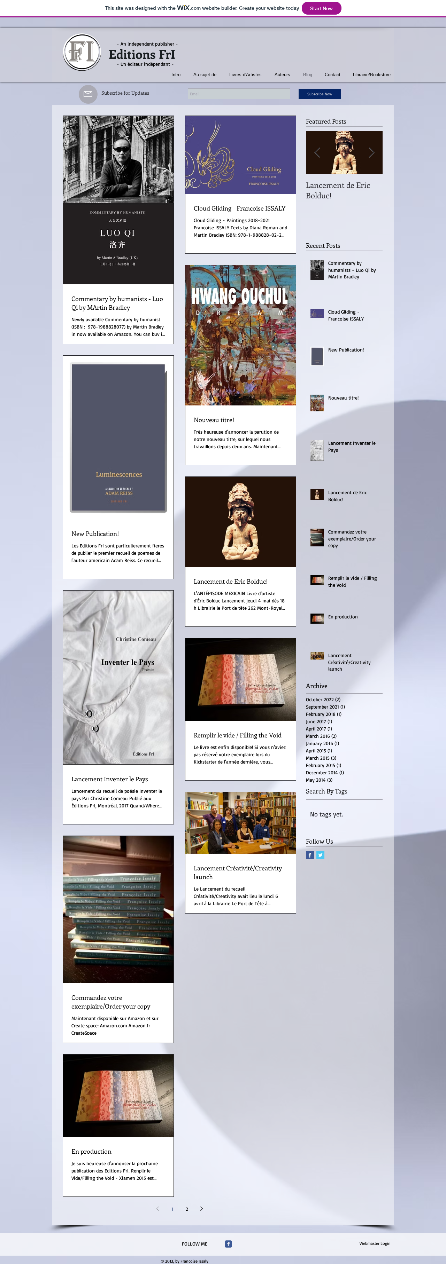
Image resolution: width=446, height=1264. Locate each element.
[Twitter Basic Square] (320, 855)
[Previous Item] (317, 152)
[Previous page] (157, 1208)
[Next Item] (371, 152)
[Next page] (201, 1208)
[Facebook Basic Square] (310, 855)
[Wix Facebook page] (228, 1244)
